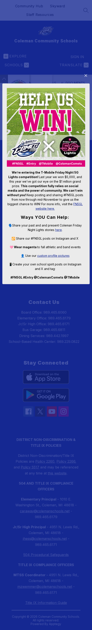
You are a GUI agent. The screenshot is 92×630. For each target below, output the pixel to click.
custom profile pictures (53, 255)
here (58, 230)
